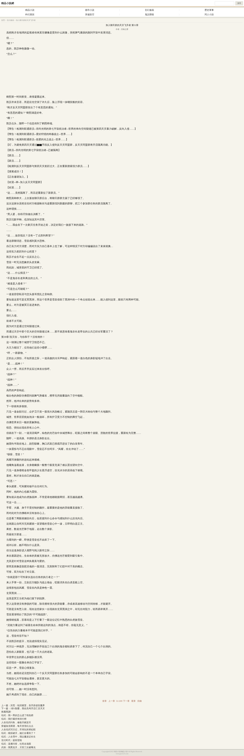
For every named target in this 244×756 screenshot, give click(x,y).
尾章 (133, 701)
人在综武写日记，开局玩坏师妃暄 (18, 729)
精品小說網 (7, 3)
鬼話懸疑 (149, 14)
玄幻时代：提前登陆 (11, 740)
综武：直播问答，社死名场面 (16, 744)
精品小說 (29, 10)
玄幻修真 (149, 10)
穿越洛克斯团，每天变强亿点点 (17, 726)
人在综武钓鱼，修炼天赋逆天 (16, 722)
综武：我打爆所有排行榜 (13, 719)
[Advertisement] (122, 75)
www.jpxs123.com (122, 754)
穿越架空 (89, 14)
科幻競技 (29, 14)
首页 (3, 20)
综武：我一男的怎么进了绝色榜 (17, 715)
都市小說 (89, 10)
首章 (104, 701)
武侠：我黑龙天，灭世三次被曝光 (18, 747)
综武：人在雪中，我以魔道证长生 (18, 736)
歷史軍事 (209, 10)
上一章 (111, 701)
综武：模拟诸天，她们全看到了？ (18, 733)
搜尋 (239, 3)
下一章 (126, 701)
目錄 (139, 701)
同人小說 (209, 14)
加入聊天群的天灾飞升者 (26, 20)
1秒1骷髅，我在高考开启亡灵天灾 (27, 708)
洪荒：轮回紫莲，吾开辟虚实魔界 (27, 705)
